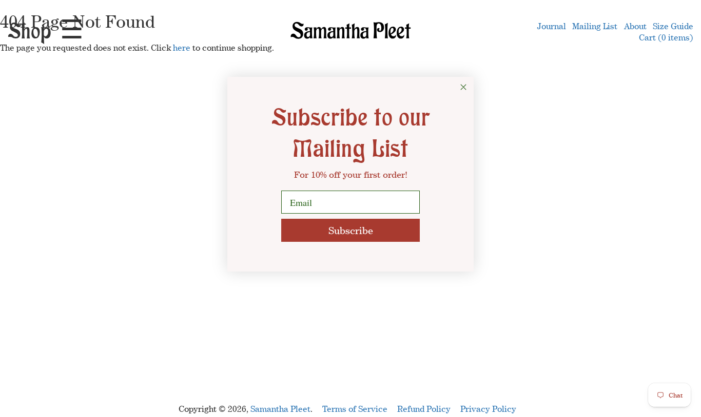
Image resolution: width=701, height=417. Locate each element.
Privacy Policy (488, 409)
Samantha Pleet (280, 409)
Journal (551, 26)
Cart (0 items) (666, 37)
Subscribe (350, 230)
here (181, 48)
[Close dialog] (463, 87)
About (635, 26)
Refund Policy (424, 409)
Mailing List (594, 26)
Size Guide (673, 26)
